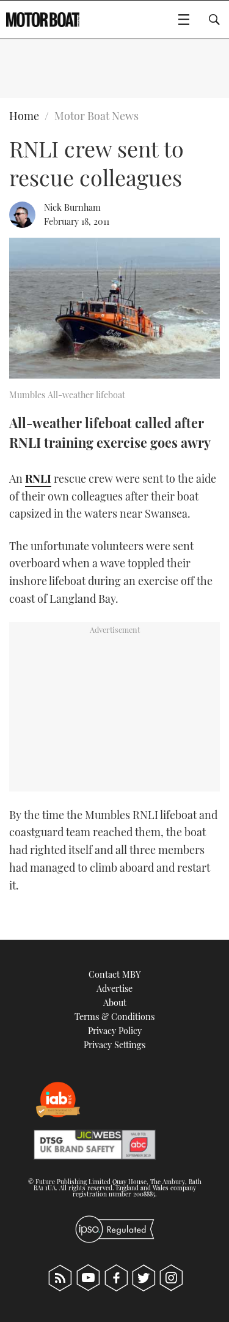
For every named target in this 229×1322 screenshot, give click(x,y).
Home (24, 115)
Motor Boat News (96, 115)
